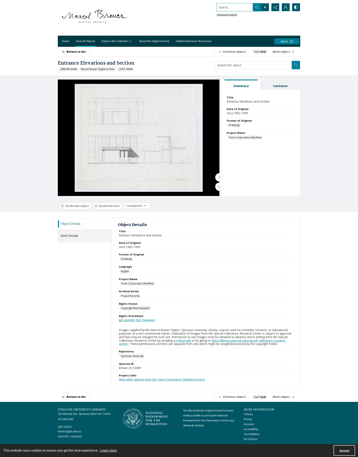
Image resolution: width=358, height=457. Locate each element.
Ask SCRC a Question (70, 436)
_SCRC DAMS (125, 69)
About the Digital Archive (154, 41)
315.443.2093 (66, 419)
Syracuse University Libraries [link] (82, 409)
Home (65, 41)
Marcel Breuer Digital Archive (98, 69)
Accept (344, 450)
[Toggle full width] (219, 177)
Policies (248, 414)
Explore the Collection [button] (115, 41)
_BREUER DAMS (68, 69)
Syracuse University (132, 356)
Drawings (234, 125)
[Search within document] (296, 65)
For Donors (250, 439)
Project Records (130, 296)
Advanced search (227, 14)
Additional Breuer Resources (194, 41)
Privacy (248, 419)
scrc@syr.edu (182, 340)
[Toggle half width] (219, 187)
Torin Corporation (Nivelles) (245, 137)
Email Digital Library (69, 431)
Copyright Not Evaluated (135, 308)
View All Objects (85, 41)
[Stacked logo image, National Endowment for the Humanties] (145, 418)
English (125, 271)
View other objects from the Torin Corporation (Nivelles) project (162, 379)
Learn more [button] (108, 450)
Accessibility (251, 429)
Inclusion (249, 424)
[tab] (241, 85)
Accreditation (252, 434)
